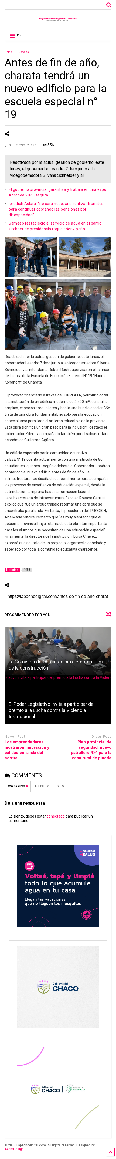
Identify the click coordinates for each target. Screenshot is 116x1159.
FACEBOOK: (41, 786)
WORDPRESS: (18, 786)
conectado (56, 816)
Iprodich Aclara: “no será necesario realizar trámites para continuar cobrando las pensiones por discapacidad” (56, 209)
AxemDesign (14, 1149)
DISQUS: (59, 786)
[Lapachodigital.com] (58, 21)
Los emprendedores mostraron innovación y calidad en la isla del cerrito (27, 750)
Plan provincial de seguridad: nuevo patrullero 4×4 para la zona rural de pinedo (91, 750)
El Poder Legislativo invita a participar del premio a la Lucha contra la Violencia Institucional (52, 710)
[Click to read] (58, 651)
